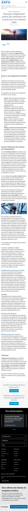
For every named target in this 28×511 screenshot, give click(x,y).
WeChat (16, 470)
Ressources (8, 5)
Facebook (16, 464)
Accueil (2, 5)
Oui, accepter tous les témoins (19, 506)
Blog (14, 5)
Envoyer (25, 481)
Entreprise (3, 451)
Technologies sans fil (14, 24)
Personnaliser (4, 506)
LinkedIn (16, 462)
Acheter (16, 455)
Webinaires (3, 464)
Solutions (16, 453)
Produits (16, 451)
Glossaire (3, 468)
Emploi (2, 455)
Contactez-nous (4, 453)
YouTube (16, 468)
